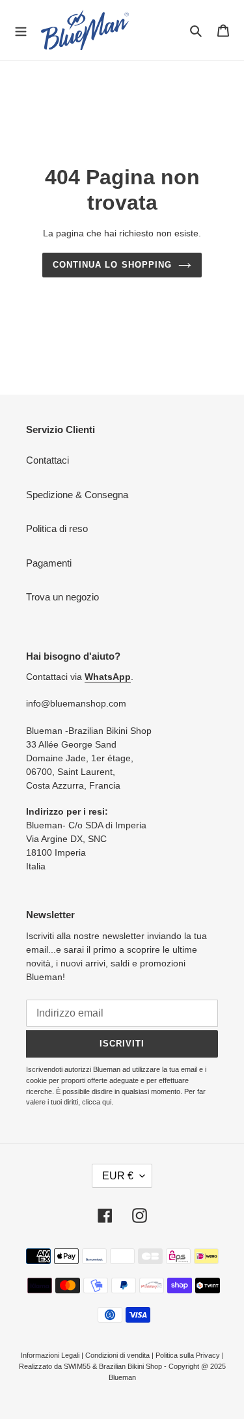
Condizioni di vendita (117, 1355)
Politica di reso (57, 528)
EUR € (117, 1175)
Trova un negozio (62, 596)
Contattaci (47, 460)
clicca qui (96, 1102)
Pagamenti (49, 563)
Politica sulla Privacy (188, 1355)
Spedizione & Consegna (77, 494)
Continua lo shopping (112, 265)
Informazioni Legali (50, 1355)
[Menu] (20, 30)
